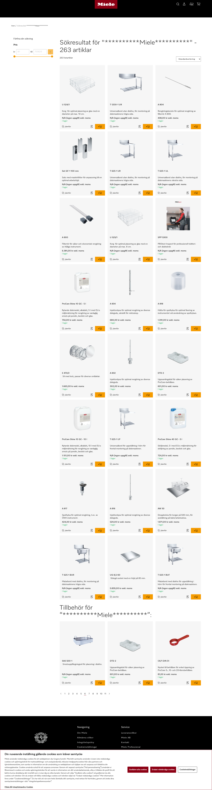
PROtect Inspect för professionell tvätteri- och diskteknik (177, 245)
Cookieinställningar (187, 770)
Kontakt (125, 742)
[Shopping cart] (198, 4)
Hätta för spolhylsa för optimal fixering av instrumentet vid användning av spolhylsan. (177, 311)
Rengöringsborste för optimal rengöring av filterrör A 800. (177, 112)
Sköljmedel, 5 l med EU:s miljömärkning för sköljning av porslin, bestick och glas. (177, 447)
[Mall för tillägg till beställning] (91, 126)
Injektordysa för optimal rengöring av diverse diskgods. (130, 380)
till (31, 52)
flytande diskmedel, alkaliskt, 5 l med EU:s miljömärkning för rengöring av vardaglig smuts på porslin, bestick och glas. (81, 313)
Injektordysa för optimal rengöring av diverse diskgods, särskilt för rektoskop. (130, 311)
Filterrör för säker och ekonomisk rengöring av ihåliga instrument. (81, 245)
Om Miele (82, 733)
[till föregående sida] (60, 694)
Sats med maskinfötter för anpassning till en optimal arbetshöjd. (82, 179)
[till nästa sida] (109, 694)
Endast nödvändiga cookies (163, 770)
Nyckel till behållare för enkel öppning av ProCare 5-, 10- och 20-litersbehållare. (176, 668)
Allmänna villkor (85, 738)
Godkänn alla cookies (138, 770)
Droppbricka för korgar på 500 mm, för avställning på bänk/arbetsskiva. (175, 516)
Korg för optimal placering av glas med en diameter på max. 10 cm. (81, 112)
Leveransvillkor (129, 733)
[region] (106, 770)
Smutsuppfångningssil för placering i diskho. (82, 664)
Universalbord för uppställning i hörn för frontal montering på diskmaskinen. (128, 447)
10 (101, 694)
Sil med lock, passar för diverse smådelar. (81, 376)
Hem (13, 26)
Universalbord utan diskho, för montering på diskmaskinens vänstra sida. (178, 179)
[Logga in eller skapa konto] (184, 4)
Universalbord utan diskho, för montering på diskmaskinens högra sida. (130, 112)
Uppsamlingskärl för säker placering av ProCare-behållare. (175, 380)
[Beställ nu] (191, 4)
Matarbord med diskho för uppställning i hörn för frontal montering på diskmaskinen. (177, 582)
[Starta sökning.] (177, 3)
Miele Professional (130, 747)
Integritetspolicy (85, 742)
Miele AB (126, 738)
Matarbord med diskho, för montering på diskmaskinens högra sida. (80, 582)
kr (14, 52)
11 (105, 694)
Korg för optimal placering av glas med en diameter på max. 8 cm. (129, 245)
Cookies (29, 787)
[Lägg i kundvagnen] (100, 126)
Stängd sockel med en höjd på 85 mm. (128, 578)
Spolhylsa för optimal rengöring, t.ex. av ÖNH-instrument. (80, 516)
